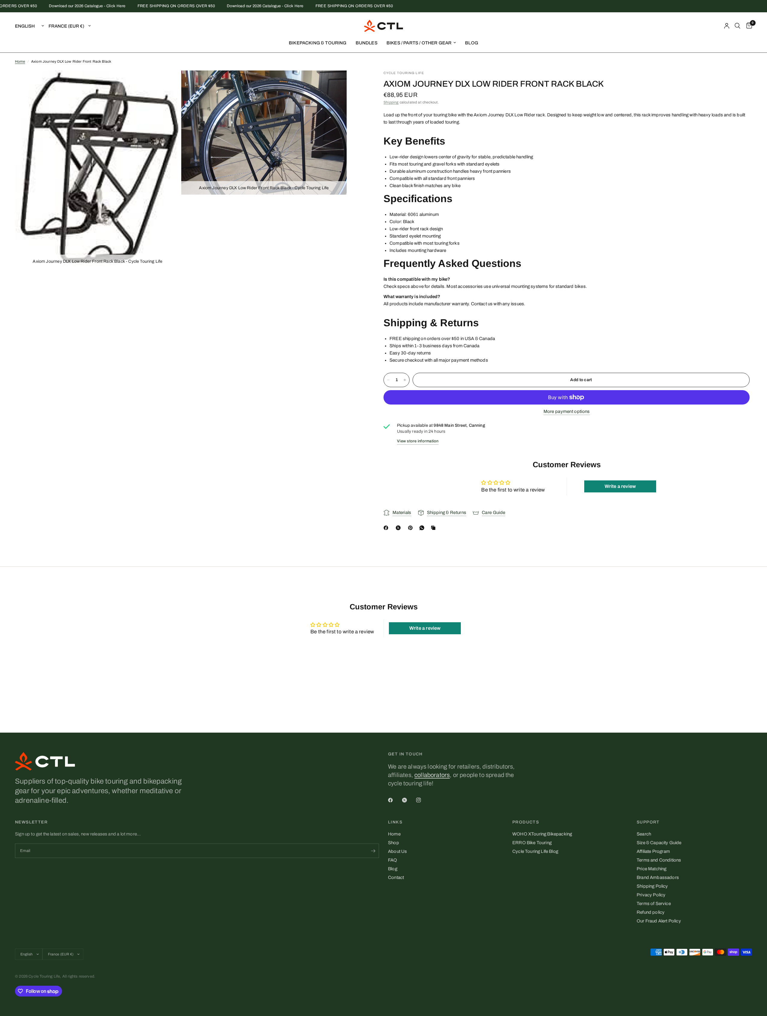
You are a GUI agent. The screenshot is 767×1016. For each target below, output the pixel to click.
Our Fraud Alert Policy (659, 921)
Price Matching (651, 868)
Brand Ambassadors (658, 877)
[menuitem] (317, 42)
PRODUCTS (525, 822)
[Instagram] (422, 800)
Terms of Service (654, 903)
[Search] (737, 25)
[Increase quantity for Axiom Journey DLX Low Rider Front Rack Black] (404, 380)
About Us (397, 851)
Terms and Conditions (659, 860)
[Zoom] (167, 83)
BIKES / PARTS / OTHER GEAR (419, 42)
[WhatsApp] (423, 527)
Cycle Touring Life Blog (535, 851)
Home (20, 61)
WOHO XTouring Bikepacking (542, 834)
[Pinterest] (411, 527)
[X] (399, 527)
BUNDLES (367, 42)
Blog (392, 868)
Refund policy (651, 912)
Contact (396, 877)
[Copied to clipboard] (434, 527)
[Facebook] (387, 527)
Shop (393, 842)
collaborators (432, 775)
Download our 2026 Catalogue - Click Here (70, 6)
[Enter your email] (373, 851)
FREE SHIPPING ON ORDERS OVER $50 (159, 6)
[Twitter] (408, 800)
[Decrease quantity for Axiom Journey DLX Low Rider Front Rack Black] (388, 380)
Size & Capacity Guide (659, 842)
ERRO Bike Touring (532, 842)
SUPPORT (648, 822)
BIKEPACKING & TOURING (318, 42)
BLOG (471, 42)
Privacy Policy (651, 894)
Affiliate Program (653, 851)
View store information (418, 441)
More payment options (566, 411)
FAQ (392, 860)
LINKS (395, 822)
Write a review (620, 486)
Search (644, 834)
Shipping (391, 102)
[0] (747, 25)
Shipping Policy (652, 886)
